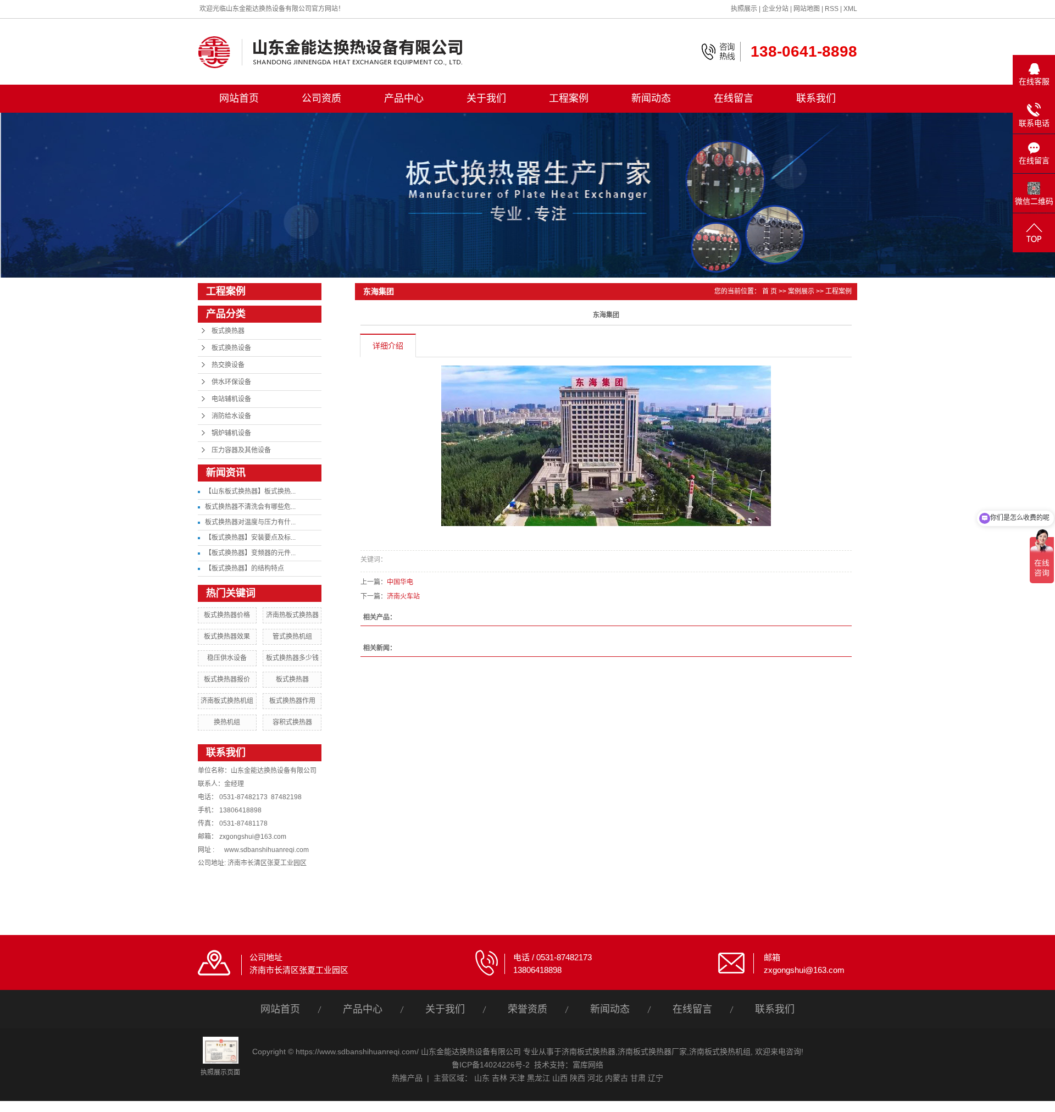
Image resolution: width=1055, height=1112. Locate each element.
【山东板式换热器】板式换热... (250, 491)
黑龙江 (538, 1078)
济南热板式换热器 (292, 615)
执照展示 (744, 9)
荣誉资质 (527, 1009)
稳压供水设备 (227, 658)
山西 (560, 1078)
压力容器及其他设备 (241, 450)
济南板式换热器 (588, 1051)
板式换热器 (228, 331)
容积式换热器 (292, 722)
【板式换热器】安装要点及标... (250, 537)
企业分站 (775, 9)
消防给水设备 (231, 416)
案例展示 (801, 291)
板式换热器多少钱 (292, 658)
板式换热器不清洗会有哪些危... (250, 507)
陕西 (577, 1078)
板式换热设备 (231, 348)
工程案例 (568, 98)
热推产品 (407, 1078)
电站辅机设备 (231, 399)
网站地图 (806, 9)
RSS (832, 9)
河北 (595, 1078)
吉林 (499, 1078)
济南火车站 (403, 596)
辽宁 (655, 1078)
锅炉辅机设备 (231, 433)
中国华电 (400, 582)
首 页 (769, 291)
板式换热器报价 (227, 679)
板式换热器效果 (227, 636)
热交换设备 (228, 365)
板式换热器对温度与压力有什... (250, 522)
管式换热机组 (292, 636)
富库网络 (588, 1064)
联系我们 (816, 98)
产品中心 (404, 98)
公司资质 (321, 98)
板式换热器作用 (292, 701)
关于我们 (486, 98)
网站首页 (239, 98)
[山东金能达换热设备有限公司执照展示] (220, 1049)
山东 (482, 1078)
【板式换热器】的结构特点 (244, 568)
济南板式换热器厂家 (652, 1051)
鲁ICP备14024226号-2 (491, 1064)
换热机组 (227, 722)
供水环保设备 (231, 382)
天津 (517, 1078)
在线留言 (733, 98)
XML (850, 9)
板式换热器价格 (227, 615)
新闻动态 (651, 98)
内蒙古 (616, 1078)
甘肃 (638, 1078)
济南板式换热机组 (227, 701)
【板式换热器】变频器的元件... (250, 553)
